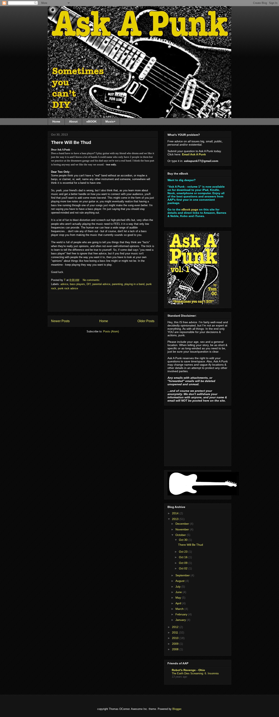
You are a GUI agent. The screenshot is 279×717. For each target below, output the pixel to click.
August (180, 580)
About (73, 121)
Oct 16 (183, 557)
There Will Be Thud (71, 142)
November (182, 529)
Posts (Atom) (111, 331)
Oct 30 (183, 539)
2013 (175, 519)
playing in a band (134, 284)
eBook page (189, 209)
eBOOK (91, 121)
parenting (117, 284)
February (181, 614)
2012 (175, 627)
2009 (175, 643)
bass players (77, 284)
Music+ (110, 121)
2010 (175, 638)
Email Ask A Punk (194, 154)
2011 (175, 632)
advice (64, 284)
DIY (89, 284)
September (183, 575)
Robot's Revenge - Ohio (188, 670)
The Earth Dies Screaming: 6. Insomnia (195, 673)
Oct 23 (183, 551)
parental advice (101, 284)
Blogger (176, 708)
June (179, 592)
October (181, 535)
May (178, 597)
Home (56, 121)
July (178, 586)
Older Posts (145, 321)
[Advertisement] (103, 302)
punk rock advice (68, 288)
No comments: (92, 280)
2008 (175, 649)
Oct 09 (183, 562)
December (182, 523)
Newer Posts (60, 321)
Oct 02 (183, 568)
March (179, 608)
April (178, 603)
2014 (175, 513)
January (181, 619)
